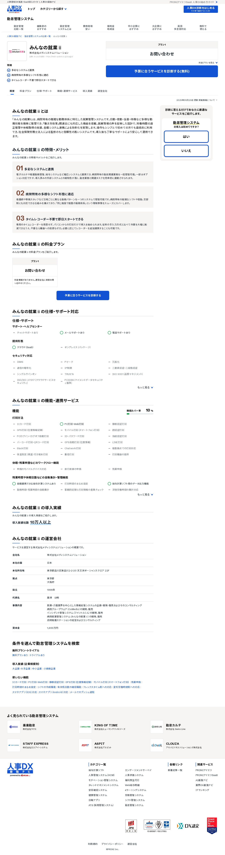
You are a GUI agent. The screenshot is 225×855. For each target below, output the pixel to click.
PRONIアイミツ (204, 770)
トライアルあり (37, 655)
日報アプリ (94, 800)
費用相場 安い (88, 28)
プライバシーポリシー (112, 844)
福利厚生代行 (132, 780)
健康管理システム (98, 795)
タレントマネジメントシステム (103, 785)
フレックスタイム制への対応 (97, 687)
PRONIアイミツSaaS (207, 775)
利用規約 (93, 844)
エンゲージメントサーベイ (138, 770)
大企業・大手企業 (21, 668)
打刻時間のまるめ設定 (24, 687)
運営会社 (132, 844)
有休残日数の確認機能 (69, 687)
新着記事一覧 (175, 770)
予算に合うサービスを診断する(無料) (162, 71)
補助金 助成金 (110, 28)
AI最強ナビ (202, 780)
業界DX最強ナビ (204, 785)
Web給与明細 (132, 785)
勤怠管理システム (134, 805)
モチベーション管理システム (103, 780)
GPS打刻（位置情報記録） (79, 682)
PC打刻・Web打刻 (38, 682)
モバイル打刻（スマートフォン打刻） (111, 682)
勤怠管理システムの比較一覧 (38, 36)
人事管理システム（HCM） (102, 775)
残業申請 (136, 682)
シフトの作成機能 (47, 687)
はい (186, 137)
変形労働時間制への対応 (126, 687)
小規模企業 (50, 668)
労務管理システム (134, 795)
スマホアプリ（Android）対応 (53, 692)
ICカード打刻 (19, 682)
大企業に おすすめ (157, 28)
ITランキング (202, 790)
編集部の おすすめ (41, 28)
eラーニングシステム (135, 790)
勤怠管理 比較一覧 (18, 28)
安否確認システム (98, 790)
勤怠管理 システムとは (64, 28)
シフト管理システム (135, 800)
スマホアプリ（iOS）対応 (24, 692)
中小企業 (37, 668)
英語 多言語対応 (180, 28)
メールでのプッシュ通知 (82, 692)
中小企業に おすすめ (134, 28)
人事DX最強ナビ (14, 36)
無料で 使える (203, 28)
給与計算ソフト (96, 770)
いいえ (186, 151)
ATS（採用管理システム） (101, 805)
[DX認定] (188, 826)
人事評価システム (134, 775)
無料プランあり (20, 655)
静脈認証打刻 (56, 682)
